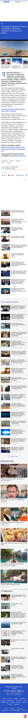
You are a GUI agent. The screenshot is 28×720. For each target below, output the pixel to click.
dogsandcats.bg (13, 257)
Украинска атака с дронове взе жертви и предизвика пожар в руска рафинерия (18, 352)
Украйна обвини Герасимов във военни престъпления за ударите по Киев (19, 387)
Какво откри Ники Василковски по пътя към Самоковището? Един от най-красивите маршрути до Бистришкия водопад (18, 614)
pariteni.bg (13, 248)
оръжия (12, 160)
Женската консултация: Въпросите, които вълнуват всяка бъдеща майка (19, 361)
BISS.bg (25, 700)
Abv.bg (4, 698)
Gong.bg (16, 698)
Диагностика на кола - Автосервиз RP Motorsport (18, 324)
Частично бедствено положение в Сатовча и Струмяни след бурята (17, 667)
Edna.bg (10, 704)
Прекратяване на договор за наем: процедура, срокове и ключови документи (19, 246)
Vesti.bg (6, 2)
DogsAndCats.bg (10, 700)
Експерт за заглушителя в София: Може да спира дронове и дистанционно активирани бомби (18, 414)
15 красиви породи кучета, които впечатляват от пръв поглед (18, 596)
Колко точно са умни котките (17, 604)
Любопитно (13, 363)
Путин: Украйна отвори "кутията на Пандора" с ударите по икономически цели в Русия (18, 263)
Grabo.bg (18, 702)
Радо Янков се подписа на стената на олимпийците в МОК (18, 658)
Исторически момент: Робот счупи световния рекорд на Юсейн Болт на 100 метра (19, 272)
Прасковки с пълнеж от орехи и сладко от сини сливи (14, 543)
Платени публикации (15, 710)
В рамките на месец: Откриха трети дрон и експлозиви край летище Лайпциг (18, 676)
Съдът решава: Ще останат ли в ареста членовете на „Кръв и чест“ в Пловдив (18, 440)
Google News (21, 175)
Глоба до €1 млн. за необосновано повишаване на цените (18, 379)
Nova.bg (3, 700)
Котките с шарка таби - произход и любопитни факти (17, 255)
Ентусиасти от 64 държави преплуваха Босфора (18, 623)
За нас (6, 708)
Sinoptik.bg (12, 702)
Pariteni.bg (24, 702)
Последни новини (9, 302)
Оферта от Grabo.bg (15, 326)
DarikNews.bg (22, 698)
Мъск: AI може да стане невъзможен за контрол (18, 237)
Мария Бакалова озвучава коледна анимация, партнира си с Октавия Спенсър (18, 632)
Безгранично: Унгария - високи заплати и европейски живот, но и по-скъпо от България (19, 221)
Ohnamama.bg (4, 702)
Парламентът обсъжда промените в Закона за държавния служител (17, 448)
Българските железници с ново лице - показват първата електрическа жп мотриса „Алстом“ (18, 396)
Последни (17, 1)
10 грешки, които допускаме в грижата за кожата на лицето (12, 479)
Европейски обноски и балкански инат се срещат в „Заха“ (12, 523)
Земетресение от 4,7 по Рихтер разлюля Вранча (17, 211)
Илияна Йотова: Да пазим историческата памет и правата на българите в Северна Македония (18, 281)
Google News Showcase (19, 156)
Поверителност (5, 710)
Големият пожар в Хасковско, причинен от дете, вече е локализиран (18, 405)
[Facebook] (14, 712)
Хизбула (19, 160)
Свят (2, 23)
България (13, 337)
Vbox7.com (9, 698)
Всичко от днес (14, 456)
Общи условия (20, 708)
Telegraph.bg (17, 704)
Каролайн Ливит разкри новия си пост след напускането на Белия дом (18, 290)
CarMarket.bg (19, 700)
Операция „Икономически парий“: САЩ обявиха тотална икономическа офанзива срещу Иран (18, 316)
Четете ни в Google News (15, 693)
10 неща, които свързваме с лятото (10, 584)
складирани (5, 160)
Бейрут (9, 162)
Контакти (24, 710)
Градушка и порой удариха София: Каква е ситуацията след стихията (18, 422)
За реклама (12, 708)
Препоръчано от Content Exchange (20, 589)
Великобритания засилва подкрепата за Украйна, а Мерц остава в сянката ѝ (18, 307)
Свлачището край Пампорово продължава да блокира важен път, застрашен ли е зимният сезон (18, 343)
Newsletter (12, 175)
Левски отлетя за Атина (17, 648)
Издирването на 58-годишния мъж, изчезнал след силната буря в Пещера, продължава (18, 431)
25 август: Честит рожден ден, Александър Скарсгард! (12, 500)
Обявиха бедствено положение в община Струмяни (17, 229)
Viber (5, 175)
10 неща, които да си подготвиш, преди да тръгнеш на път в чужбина (12, 564)
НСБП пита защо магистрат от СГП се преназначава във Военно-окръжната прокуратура (19, 334)
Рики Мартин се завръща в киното (18, 640)
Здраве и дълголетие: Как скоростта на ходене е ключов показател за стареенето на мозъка (18, 370)
